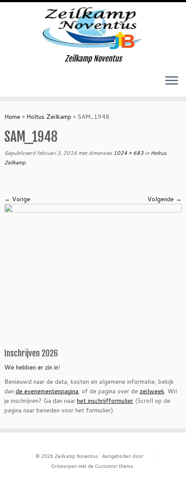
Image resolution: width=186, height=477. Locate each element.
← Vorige (17, 199)
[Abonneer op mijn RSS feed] (9, 83)
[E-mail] (16, 83)
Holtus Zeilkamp (48, 116)
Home (12, 116)
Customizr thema (114, 466)
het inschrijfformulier (105, 400)
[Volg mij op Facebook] (24, 83)
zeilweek (152, 391)
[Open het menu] (171, 81)
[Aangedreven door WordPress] (147, 454)
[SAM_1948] (93, 262)
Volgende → (165, 199)
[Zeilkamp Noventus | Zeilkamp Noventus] (93, 28)
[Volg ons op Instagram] (31, 83)
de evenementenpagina (47, 391)
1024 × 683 (128, 153)
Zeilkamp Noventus (76, 456)
